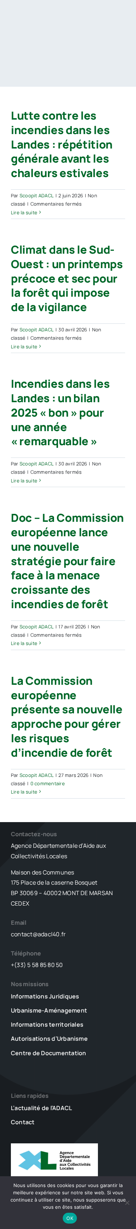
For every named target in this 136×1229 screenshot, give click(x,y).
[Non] (127, 1202)
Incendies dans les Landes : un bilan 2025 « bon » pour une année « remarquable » (60, 412)
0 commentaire (47, 783)
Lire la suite (24, 212)
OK (69, 1218)
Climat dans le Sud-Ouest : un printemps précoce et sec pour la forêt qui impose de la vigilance (67, 278)
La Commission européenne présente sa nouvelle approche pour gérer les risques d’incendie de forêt (67, 716)
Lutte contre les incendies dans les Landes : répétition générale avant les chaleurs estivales (61, 144)
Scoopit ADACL (37, 195)
